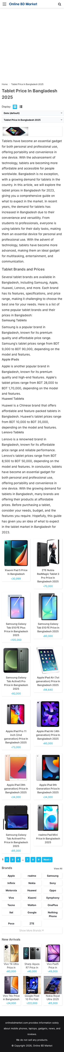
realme (32, 875)
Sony (53, 883)
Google (32, 912)
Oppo (52, 890)
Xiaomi (32, 897)
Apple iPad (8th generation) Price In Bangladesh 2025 (16, 788)
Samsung (52, 875)
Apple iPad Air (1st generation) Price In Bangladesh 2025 (48, 681)
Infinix (11, 883)
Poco (11, 923)
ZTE (32, 923)
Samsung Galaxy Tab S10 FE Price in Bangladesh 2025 (48, 627)
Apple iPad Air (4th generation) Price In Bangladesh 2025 (48, 735)
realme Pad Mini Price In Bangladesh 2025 (48, 838)
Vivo (11, 897)
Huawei (31, 890)
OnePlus (53, 905)
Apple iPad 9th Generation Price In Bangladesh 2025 (48, 788)
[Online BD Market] (23, 4)
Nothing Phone (53, 914)
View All (58, 868)
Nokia (31, 883)
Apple (11, 875)
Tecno (11, 905)
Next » (47, 859)
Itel (11, 912)
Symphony (52, 897)
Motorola (11, 890)
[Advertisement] (32, 45)
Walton (32, 905)
